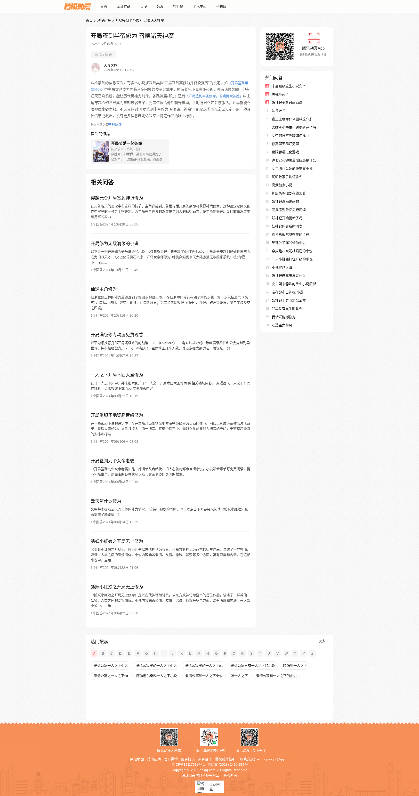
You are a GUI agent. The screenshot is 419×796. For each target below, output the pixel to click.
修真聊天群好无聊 (285, 144)
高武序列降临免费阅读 (289, 210)
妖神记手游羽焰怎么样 (289, 300)
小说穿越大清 (282, 267)
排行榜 (178, 6)
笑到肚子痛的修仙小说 (289, 243)
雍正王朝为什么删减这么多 (292, 119)
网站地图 (137, 759)
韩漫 (160, 6)
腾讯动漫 (77, 6)
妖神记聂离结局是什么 (289, 276)
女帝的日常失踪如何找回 (290, 135)
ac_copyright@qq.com (274, 759)
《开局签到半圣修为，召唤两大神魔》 (214, 96)
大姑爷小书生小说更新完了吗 (294, 127)
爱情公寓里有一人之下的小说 (253, 665)
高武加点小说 (282, 185)
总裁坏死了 (280, 94)
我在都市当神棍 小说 (287, 292)
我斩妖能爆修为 (284, 317)
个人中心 (200, 6)
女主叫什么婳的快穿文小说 (292, 168)
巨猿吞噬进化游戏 (285, 152)
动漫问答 (104, 20)
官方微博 (171, 759)
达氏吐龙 (278, 111)
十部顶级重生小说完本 (289, 86)
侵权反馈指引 (225, 759)
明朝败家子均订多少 (287, 177)
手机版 (221, 6)
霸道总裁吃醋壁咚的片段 (290, 234)
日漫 (143, 6)
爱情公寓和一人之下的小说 (276, 676)
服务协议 (188, 759)
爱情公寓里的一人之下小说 (156, 665)
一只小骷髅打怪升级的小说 (292, 259)
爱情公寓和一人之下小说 (204, 676)
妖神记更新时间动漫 (287, 103)
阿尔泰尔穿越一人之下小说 (156, 676)
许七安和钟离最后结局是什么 (294, 160)
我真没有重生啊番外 (287, 309)
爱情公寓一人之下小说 (111, 665)
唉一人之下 (239, 676)
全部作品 (123, 6)
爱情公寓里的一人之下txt (204, 665)
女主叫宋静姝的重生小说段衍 (294, 284)
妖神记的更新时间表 (287, 226)
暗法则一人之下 (295, 665)
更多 (322, 641)
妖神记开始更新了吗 (287, 218)
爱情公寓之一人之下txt (111, 676)
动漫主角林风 (282, 325)
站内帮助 (154, 759)
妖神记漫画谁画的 (285, 201)
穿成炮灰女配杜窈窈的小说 (292, 251)
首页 (103, 6)
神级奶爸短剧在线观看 (289, 193)
